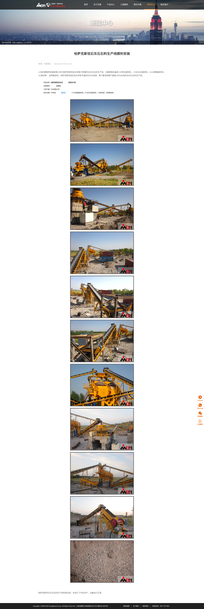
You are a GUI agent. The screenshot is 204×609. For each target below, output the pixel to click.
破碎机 (63, 93)
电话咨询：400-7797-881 (160, 606)
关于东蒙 (97, 5)
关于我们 (136, 606)
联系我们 (164, 5)
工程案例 (124, 5)
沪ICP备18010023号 (101, 606)
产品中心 (111, 5)
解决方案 (137, 5)
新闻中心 (151, 5)
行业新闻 (28, 42)
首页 (86, 5)
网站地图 (126, 606)
